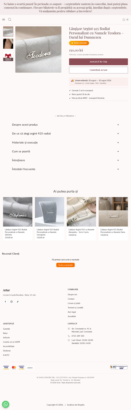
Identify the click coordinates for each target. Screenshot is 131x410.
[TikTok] (17, 301)
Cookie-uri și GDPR (11, 342)
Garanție (6, 329)
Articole (6, 337)
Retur (5, 333)
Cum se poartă (21, 151)
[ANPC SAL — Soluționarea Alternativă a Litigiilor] (119, 367)
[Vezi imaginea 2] (8, 44)
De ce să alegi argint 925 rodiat (31, 133)
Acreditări (72, 316)
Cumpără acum (98, 70)
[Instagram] (11, 301)
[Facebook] (5, 301)
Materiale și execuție (25, 142)
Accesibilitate (8, 346)
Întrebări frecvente (23, 169)
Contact (71, 299)
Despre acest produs (25, 124)
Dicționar (7, 350)
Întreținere (18, 160)
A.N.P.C (6, 355)
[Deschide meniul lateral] (3, 19)
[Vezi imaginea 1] (8, 31)
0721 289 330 (78, 336)
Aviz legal (72, 312)
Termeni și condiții (75, 307)
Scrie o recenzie (80, 43)
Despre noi (72, 294)
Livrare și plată (74, 303)
